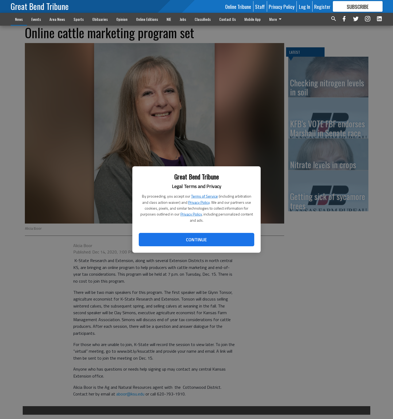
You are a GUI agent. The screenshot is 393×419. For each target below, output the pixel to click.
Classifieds (203, 19)
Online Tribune (238, 6)
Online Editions (147, 19)
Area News (57, 19)
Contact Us (227, 19)
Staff (260, 6)
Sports (79, 19)
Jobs (183, 19)
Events (36, 19)
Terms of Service (204, 196)
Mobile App (252, 19)
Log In (304, 6)
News (19, 19)
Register (322, 6)
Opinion (122, 19)
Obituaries (100, 19)
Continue (196, 239)
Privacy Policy (199, 202)
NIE (169, 19)
